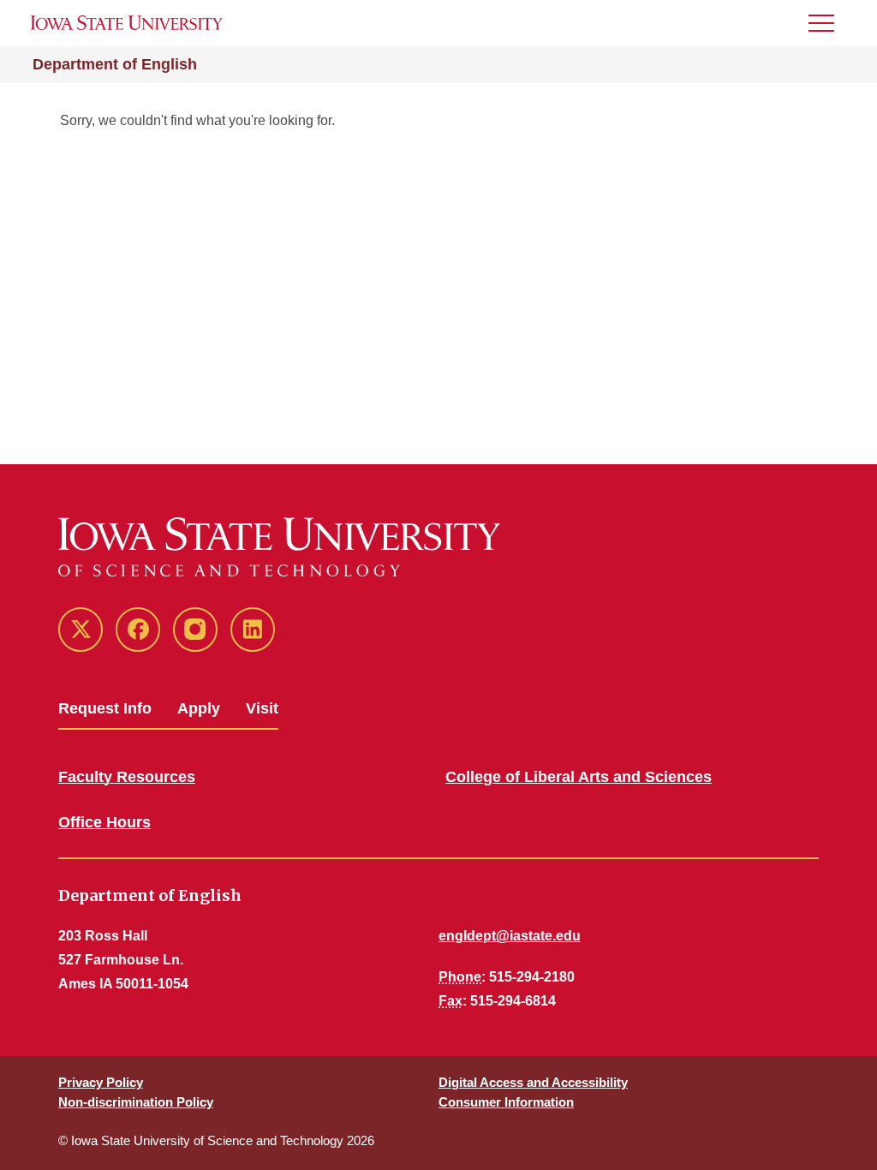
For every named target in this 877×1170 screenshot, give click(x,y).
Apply (198, 708)
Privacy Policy (100, 1082)
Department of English (115, 64)
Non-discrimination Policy (135, 1102)
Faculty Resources (126, 776)
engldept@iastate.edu (509, 935)
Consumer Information (506, 1102)
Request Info (105, 708)
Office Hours (104, 822)
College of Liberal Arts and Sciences (578, 776)
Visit (262, 708)
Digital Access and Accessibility (533, 1082)
